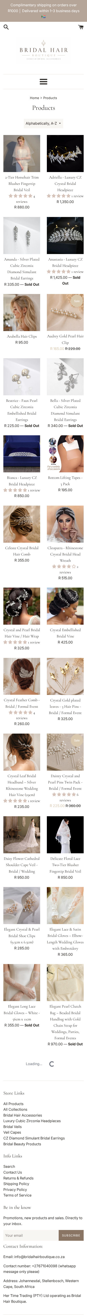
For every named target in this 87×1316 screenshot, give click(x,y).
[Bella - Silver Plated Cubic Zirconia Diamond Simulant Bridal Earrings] (65, 376)
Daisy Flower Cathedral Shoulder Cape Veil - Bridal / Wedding (22, 865)
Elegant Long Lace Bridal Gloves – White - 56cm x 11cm (22, 1012)
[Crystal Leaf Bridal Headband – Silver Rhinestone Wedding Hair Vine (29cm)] (21, 752)
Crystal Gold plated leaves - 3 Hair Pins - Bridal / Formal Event (65, 706)
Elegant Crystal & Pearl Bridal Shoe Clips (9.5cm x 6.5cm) (22, 935)
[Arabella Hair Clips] (21, 312)
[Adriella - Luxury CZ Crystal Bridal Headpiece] (65, 153)
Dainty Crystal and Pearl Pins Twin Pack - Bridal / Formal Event (65, 782)
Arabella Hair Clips (22, 336)
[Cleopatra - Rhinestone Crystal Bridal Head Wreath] (65, 524)
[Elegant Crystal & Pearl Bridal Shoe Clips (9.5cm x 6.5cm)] (21, 905)
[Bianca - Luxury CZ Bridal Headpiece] (21, 453)
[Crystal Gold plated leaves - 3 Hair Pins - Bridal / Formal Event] (65, 676)
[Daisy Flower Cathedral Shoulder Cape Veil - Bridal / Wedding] (21, 834)
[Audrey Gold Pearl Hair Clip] (65, 312)
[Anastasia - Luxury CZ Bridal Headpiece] (65, 235)
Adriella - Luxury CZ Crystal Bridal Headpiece (65, 183)
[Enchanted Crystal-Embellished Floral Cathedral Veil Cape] (65, 1297)
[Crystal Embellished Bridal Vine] (65, 606)
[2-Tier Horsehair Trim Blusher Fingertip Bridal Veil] (21, 153)
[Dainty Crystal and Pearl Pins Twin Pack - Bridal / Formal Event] (65, 752)
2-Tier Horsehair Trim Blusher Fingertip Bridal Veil (22, 183)
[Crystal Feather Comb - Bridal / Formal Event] (21, 676)
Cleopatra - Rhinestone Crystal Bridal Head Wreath (65, 554)
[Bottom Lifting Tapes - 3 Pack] (65, 453)
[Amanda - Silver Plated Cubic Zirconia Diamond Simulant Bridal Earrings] (21, 235)
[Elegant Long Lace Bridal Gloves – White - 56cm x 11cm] (21, 982)
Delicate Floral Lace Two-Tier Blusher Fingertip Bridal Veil (65, 865)
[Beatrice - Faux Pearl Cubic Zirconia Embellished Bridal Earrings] (21, 376)
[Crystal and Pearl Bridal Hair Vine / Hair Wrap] (21, 606)
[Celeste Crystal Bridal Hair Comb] (21, 524)
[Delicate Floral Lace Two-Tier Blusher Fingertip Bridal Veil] (65, 834)
